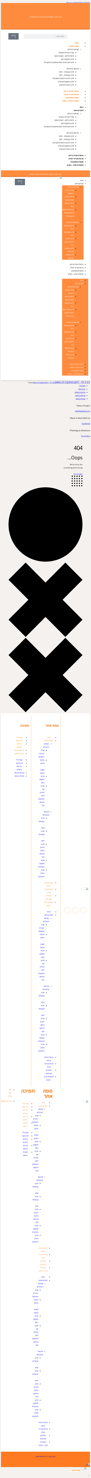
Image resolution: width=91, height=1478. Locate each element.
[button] (27, 182)
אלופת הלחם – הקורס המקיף (64, 56)
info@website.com (82, 411)
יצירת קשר (19, 740)
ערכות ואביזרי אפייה (71, 94)
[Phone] (12, 23)
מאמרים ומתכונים (72, 97)
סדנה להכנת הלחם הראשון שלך (63, 78)
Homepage (78, 474)
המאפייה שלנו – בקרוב (70, 101)
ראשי (77, 43)
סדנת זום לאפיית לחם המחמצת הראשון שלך (59, 62)
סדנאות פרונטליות (72, 68)
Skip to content (72, 2)
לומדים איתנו (74, 46)
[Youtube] (67, 910)
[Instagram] (12, 16)
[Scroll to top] (88, 1475)
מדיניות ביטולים (19, 745)
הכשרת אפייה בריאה (71, 91)
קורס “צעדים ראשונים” (66, 52)
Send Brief (86, 423)
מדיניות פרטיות (19, 750)
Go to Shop (85, 436)
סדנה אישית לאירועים (66, 85)
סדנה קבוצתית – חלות (66, 72)
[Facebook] (12, 9)
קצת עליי (19, 737)
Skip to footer (84, 2)
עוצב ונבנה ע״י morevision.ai (45, 1456)
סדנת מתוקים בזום (67, 59)
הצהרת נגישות (19, 753)
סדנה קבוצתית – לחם (66, 75)
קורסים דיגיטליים (73, 49)
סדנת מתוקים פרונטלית (66, 81)
